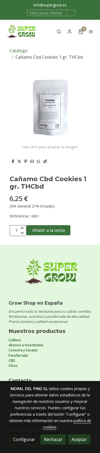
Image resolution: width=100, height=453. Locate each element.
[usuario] (69, 31)
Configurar (24, 439)
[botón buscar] (59, 31)
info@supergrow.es (50, 4)
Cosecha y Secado (23, 350)
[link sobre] (50, 275)
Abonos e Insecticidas (26, 345)
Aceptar (79, 439)
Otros (13, 365)
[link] (21, 31)
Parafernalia (18, 355)
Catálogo (19, 51)
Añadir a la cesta (48, 230)
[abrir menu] (91, 31)
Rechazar (53, 439)
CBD (12, 360)
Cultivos (15, 339)
